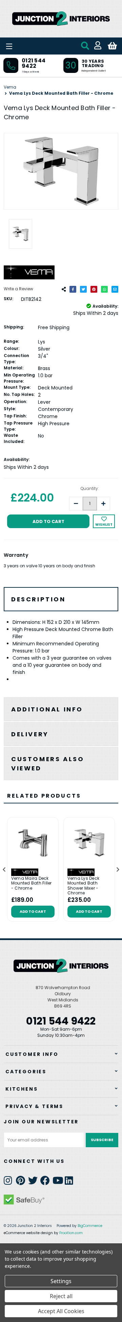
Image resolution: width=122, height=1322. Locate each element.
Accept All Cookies (61, 1311)
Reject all (61, 1296)
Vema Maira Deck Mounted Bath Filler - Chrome (31, 883)
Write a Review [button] (18, 289)
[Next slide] (117, 869)
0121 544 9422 (33, 63)
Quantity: (89, 488)
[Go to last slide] (4, 869)
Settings (61, 1281)
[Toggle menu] (27, 46)
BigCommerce (90, 1225)
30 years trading (93, 63)
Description (38, 599)
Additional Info (47, 709)
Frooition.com (71, 1232)
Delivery (30, 734)
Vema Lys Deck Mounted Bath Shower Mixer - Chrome (83, 886)
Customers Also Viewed (47, 763)
